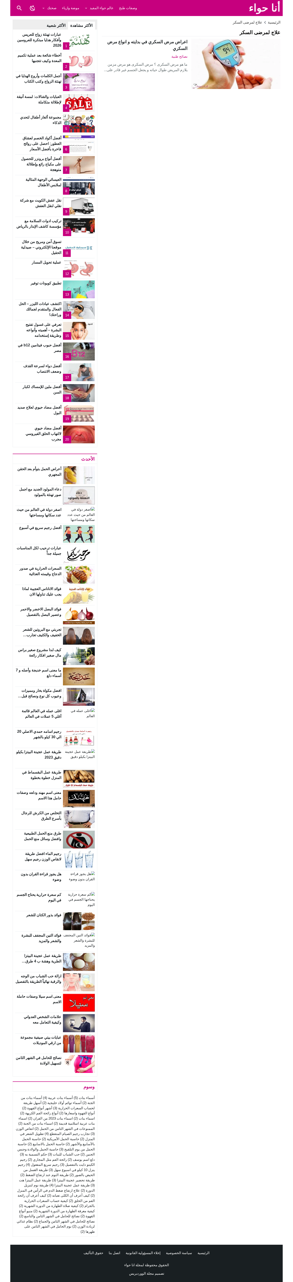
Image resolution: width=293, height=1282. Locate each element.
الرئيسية (203, 1253)
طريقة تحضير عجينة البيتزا (73, 1180)
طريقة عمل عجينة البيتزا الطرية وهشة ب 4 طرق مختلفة (42, 961)
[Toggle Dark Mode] (32, 8)
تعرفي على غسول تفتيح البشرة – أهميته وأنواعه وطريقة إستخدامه (43, 330)
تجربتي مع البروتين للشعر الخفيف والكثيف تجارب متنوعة (42, 635)
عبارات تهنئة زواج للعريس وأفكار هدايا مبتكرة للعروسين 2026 (39, 39)
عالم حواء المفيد (102, 8)
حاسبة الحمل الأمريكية (60, 1139)
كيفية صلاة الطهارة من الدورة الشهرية (49, 1206)
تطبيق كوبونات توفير (46, 283)
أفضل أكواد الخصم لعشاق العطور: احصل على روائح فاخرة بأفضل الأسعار (42, 143)
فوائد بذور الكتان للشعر (43, 915)
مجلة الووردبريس (141, 1273)
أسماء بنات (84, 1098)
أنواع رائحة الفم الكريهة (39, 1113)
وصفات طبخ (128, 8)
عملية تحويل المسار (46, 262)
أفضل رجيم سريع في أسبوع (40, 528)
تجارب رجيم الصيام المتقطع (67, 1134)
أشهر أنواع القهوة (37, 1108)
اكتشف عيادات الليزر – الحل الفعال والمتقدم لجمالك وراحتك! (40, 309)
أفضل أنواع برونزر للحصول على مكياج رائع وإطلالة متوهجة (41, 164)
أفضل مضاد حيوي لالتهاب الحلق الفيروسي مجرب (43, 433)
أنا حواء (264, 8)
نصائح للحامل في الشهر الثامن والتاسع (49, 1216)
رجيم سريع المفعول (42, 1164)
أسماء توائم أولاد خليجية (61, 1103)
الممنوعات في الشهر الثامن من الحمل (65, 1129)
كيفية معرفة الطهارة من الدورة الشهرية (64, 1211)
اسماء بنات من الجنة (35, 1123)
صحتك (52, 8)
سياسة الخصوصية (179, 1253)
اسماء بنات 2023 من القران (50, 1118)
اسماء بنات (84, 1118)
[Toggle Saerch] (19, 8)
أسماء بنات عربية (58, 1098)
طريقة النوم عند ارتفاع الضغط (44, 1175)
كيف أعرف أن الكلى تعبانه (68, 1195)
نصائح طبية (179, 56)
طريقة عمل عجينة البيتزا (69, 1185)
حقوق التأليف (93, 1253)
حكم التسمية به (33, 1154)
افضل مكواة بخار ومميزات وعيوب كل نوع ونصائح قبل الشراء (41, 696)
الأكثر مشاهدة (81, 25)
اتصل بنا (114, 1253)
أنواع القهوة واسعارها (77, 1113)
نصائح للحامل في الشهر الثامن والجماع (64, 1221)
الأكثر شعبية (56, 25)
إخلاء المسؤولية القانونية (143, 1253)
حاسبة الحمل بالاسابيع (46, 1144)
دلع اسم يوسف (81, 1159)
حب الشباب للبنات (64, 1154)
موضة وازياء (70, 8)
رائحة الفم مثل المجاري (47, 1159)
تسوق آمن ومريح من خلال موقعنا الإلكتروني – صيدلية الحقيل (41, 247)
